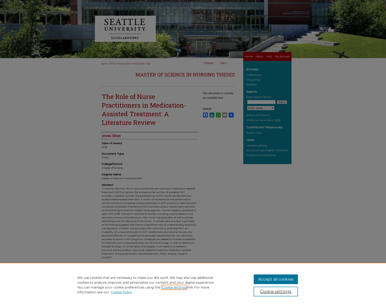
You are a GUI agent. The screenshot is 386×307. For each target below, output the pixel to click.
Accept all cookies (276, 279)
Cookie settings (174, 287)
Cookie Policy (121, 292)
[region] (193, 285)
